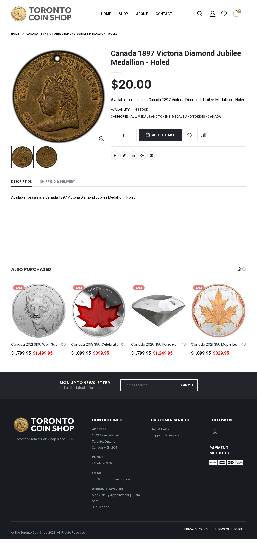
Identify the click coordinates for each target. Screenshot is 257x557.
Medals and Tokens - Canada (196, 116)
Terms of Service (229, 529)
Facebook (115, 155)
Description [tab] (21, 181)
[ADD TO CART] (57, 295)
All (133, 116)
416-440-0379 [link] (102, 463)
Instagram (215, 432)
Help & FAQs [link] (160, 429)
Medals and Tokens (154, 116)
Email (151, 155)
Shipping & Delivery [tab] (57, 181)
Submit (187, 384)
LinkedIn (133, 155)
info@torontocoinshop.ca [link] (111, 479)
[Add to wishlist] (190, 135)
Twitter (124, 155)
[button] (239, 269)
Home (15, 33)
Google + (142, 155)
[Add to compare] (203, 135)
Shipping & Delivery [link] (165, 435)
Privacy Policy (196, 529)
